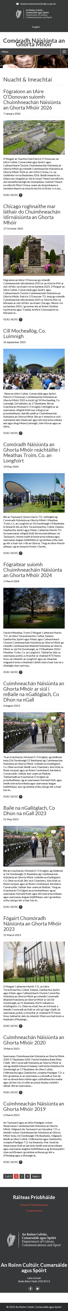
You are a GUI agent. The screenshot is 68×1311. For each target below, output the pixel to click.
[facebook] (30, 1288)
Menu (5, 51)
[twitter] (37, 1288)
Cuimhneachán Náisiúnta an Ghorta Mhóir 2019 (33, 1106)
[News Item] (34, 154)
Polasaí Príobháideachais (34, 1204)
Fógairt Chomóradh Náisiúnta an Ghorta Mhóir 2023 (32, 923)
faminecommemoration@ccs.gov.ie (38, 3)
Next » (36, 1176)
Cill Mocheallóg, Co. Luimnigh (24, 333)
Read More (12, 195)
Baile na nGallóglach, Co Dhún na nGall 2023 (29, 810)
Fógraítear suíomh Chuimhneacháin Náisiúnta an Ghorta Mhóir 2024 (32, 569)
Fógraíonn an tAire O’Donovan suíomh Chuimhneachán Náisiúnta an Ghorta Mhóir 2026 (32, 99)
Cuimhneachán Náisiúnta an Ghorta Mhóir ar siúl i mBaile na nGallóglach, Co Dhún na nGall (33, 691)
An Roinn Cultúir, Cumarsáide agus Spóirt (39, 1306)
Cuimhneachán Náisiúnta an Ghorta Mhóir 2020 (33, 1039)
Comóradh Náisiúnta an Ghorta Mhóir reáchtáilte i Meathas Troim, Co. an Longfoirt (31, 452)
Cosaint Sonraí (34, 1210)
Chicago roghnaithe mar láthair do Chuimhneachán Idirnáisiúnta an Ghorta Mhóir (31, 214)
